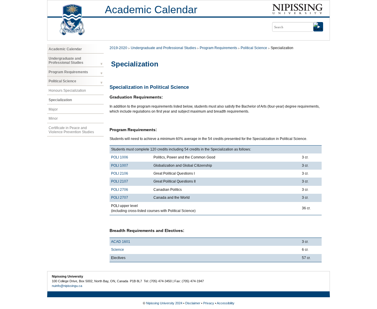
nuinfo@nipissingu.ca (67, 286)
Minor (53, 118)
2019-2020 (118, 48)
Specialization (60, 100)
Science (117, 250)
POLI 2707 (119, 198)
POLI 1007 (119, 165)
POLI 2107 (119, 181)
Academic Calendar (151, 10)
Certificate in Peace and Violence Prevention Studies (71, 130)
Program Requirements (68, 72)
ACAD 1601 (120, 242)
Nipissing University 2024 (164, 303)
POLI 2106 (119, 173)
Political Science (62, 81)
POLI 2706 (119, 190)
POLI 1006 (119, 157)
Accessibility (225, 303)
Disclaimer (192, 303)
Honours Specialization (67, 90)
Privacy (208, 303)
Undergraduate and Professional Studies (66, 60)
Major (53, 109)
